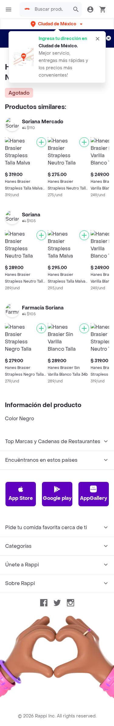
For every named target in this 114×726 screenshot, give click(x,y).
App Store (21, 498)
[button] (57, 24)
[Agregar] (41, 142)
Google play (57, 498)
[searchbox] (50, 9)
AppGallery (93, 498)
